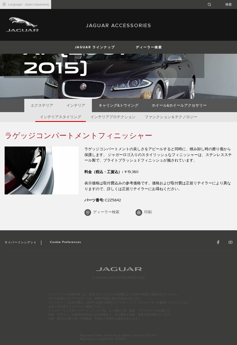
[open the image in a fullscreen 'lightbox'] (42, 170)
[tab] (42, 105)
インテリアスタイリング (60, 117)
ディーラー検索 (149, 47)
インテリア (75, 105)
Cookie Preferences (66, 242)
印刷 (148, 212)
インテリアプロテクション (113, 117)
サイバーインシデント (20, 242)
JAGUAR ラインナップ (95, 47)
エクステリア (42, 105)
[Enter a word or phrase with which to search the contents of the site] (221, 4)
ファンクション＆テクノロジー (171, 117)
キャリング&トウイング (118, 105)
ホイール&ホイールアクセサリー (179, 105)
